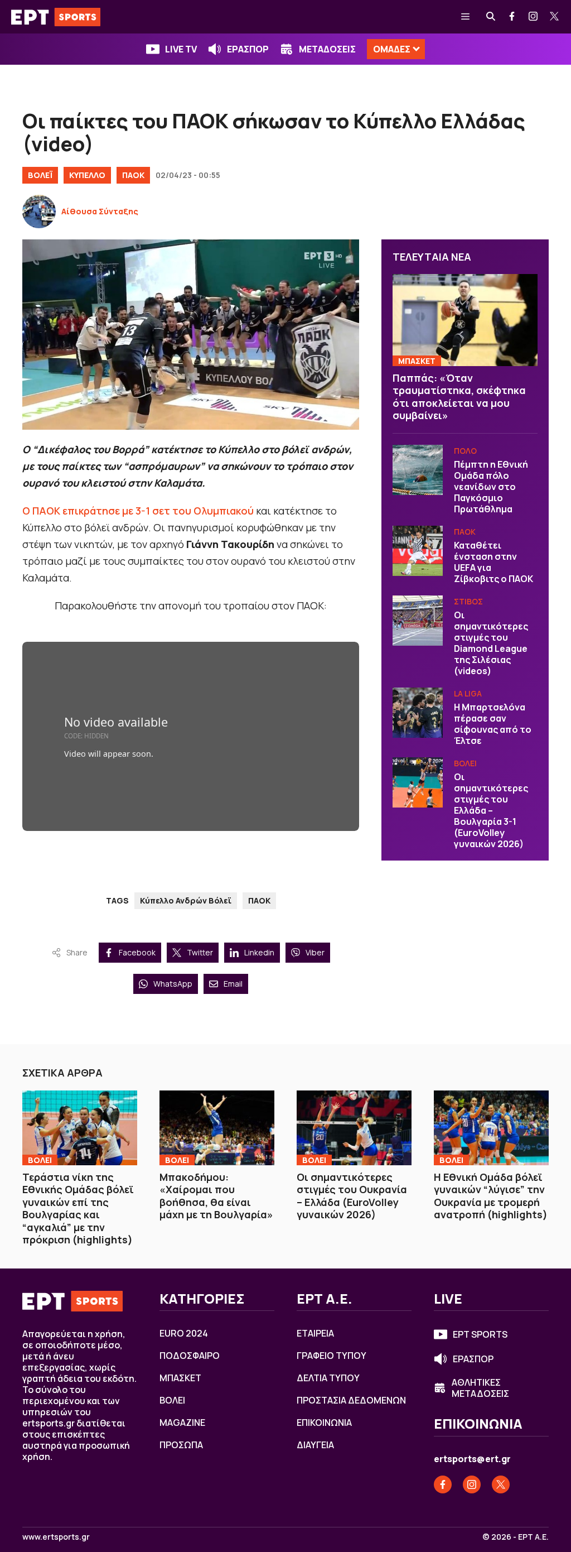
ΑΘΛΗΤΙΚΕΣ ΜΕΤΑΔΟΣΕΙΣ (480, 1388)
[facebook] (512, 16)
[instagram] (534, 16)
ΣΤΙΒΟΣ (468, 601)
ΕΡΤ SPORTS (480, 1334)
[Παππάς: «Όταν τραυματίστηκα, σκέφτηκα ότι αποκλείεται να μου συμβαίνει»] (465, 320)
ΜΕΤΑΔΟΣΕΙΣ (327, 49)
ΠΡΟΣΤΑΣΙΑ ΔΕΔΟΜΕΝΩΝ (351, 1400)
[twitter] (555, 16)
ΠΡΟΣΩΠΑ (181, 1445)
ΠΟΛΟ (465, 450)
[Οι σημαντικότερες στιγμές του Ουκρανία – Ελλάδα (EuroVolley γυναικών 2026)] (354, 1127)
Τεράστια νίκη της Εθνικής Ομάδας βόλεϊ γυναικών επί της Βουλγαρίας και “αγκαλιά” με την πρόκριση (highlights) (78, 1208)
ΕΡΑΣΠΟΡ (248, 49)
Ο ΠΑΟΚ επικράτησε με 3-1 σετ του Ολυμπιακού (138, 510)
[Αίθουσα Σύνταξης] (39, 211)
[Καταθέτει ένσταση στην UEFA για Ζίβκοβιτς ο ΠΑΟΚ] (418, 551)
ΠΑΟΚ (133, 175)
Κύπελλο (87, 175)
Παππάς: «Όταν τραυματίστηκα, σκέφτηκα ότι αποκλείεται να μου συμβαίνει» (459, 396)
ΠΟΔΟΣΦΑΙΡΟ (189, 1355)
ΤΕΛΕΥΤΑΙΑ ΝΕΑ (432, 256)
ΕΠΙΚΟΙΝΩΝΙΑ (324, 1422)
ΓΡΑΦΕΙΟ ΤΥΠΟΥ (331, 1355)
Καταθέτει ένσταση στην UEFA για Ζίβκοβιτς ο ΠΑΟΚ (493, 562)
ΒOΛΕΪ (40, 175)
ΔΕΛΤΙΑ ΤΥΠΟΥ (328, 1378)
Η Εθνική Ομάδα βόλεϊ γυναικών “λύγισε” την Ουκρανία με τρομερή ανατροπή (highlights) (491, 1196)
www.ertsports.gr (56, 1537)
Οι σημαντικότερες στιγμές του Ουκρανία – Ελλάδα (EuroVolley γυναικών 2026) (352, 1196)
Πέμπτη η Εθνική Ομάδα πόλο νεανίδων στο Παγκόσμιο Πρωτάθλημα (491, 486)
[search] (491, 16)
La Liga (468, 693)
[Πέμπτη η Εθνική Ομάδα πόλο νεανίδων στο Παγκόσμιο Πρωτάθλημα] (418, 470)
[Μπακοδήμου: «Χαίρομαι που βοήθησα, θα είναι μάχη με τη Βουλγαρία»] (216, 1127)
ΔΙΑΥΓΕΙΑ (315, 1445)
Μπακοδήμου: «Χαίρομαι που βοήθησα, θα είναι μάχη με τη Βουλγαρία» (216, 1196)
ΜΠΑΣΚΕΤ (416, 360)
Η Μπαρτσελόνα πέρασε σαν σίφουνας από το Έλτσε (492, 724)
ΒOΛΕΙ (465, 763)
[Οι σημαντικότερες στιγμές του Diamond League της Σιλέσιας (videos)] (418, 620)
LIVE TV (181, 49)
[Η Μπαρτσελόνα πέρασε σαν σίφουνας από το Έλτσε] (418, 713)
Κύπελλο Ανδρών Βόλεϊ (185, 900)
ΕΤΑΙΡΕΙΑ (315, 1333)
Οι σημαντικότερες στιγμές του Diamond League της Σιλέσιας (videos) (491, 643)
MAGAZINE (182, 1422)
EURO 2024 (183, 1333)
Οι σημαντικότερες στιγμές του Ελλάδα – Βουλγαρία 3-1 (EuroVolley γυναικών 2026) (491, 810)
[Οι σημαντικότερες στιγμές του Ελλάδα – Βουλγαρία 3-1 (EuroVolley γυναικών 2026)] (418, 782)
